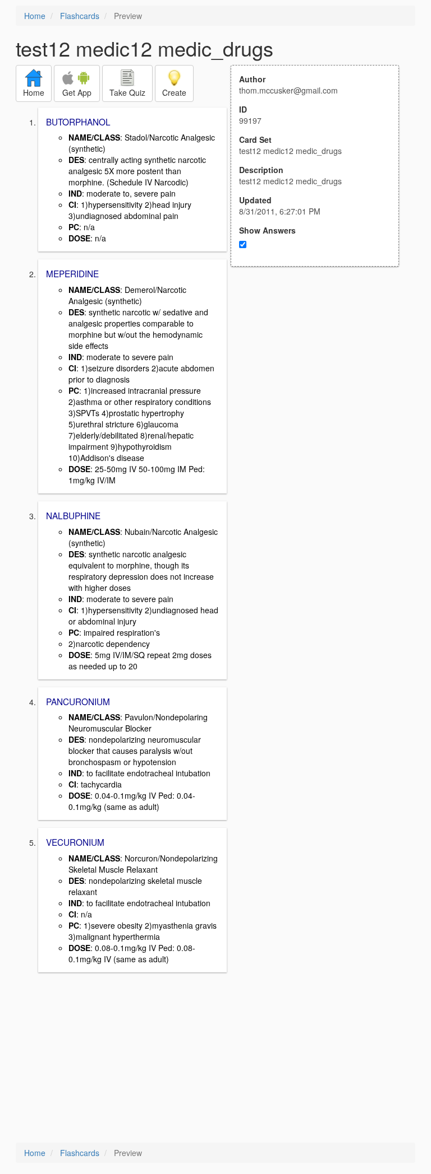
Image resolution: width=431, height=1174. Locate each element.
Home (34, 15)
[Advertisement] (321, 376)
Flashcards (79, 15)
